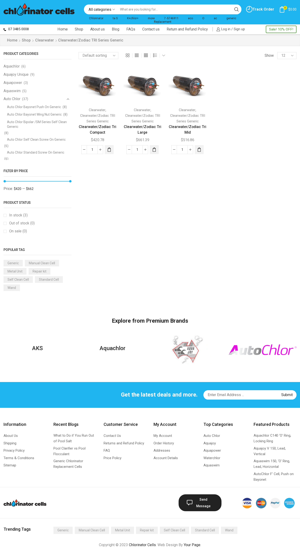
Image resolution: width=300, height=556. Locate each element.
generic (231, 18)
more (151, 18)
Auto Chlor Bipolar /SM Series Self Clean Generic (37, 124)
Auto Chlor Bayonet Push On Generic (34, 107)
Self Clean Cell (18, 279)
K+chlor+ (133, 18)
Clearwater (44, 40)
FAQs (130, 29)
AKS (37, 348)
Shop (79, 29)
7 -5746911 (171, 18)
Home (62, 29)
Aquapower (13, 82)
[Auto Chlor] (262, 349)
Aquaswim (12, 91)
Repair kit (39, 271)
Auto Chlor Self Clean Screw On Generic (36, 139)
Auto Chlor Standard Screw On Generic (35, 152)
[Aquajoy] (187, 349)
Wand (12, 288)
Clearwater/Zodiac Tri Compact (97, 130)
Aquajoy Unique (16, 74)
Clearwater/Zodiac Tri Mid (187, 130)
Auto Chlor (12, 99)
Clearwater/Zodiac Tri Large (142, 130)
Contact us (151, 29)
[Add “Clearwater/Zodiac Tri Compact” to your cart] (109, 149)
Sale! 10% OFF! (281, 29)
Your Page (192, 545)
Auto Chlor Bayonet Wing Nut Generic (34, 114)
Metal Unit (15, 271)
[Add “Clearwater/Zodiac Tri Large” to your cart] (154, 149)
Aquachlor (12, 66)
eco (190, 18)
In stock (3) (18, 215)
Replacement (162, 21)
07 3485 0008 (18, 29)
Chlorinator (96, 18)
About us (97, 29)
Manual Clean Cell (42, 263)
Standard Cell (49, 279)
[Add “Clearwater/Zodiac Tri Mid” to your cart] (199, 149)
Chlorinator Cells (142, 545)
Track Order (263, 9)
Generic (13, 263)
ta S (115, 18)
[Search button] (236, 9)
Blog (115, 29)
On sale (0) (18, 231)
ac (215, 18)
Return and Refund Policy (187, 29)
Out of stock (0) (22, 223)
